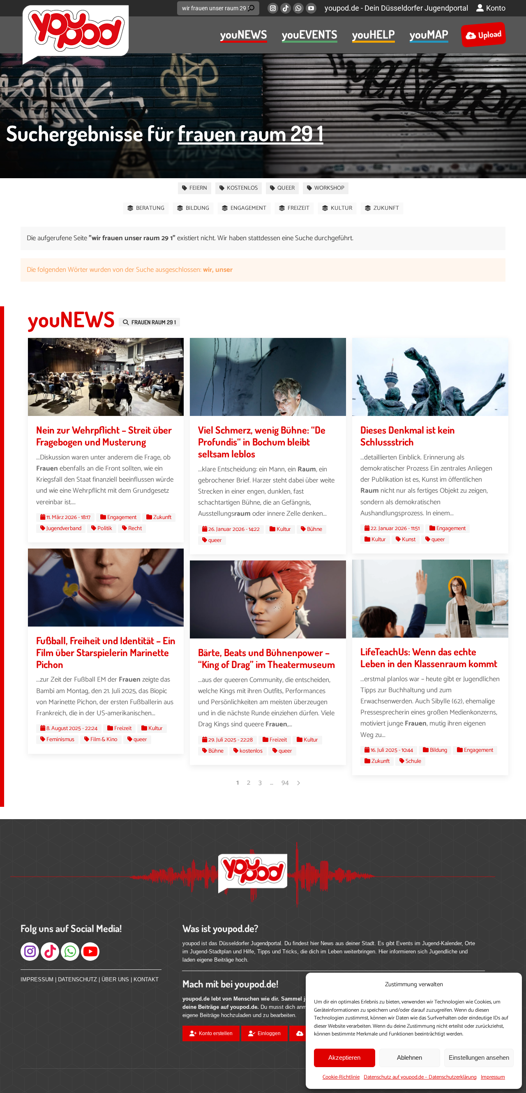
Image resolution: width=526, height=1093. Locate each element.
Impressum (493, 1077)
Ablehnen (409, 1057)
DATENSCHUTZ (77, 979)
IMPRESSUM (37, 979)
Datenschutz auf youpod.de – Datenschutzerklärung (420, 1077)
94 (285, 782)
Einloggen (269, 1033)
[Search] (251, 8)
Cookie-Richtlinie (341, 1077)
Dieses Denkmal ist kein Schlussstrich (407, 435)
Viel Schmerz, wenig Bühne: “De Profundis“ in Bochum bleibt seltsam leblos (261, 441)
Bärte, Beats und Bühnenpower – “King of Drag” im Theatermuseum (266, 658)
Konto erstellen (216, 1033)
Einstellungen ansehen (479, 1057)
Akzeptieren (344, 1057)
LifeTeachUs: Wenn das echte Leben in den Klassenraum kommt (428, 657)
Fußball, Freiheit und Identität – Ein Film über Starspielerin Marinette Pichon (105, 652)
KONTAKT (146, 979)
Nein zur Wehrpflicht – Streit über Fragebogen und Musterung (104, 435)
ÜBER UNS (115, 979)
